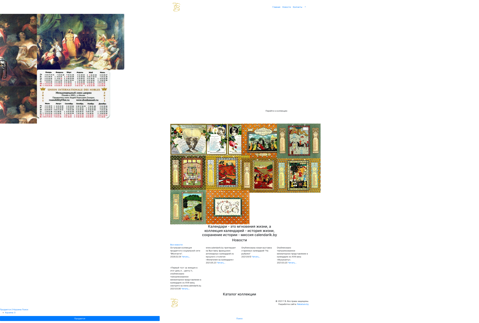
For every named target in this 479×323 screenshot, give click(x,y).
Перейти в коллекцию (239, 111)
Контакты (297, 7)
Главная (276, 7)
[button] (305, 6)
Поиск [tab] (239, 313)
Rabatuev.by (303, 299)
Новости (286, 7)
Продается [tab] (79, 313)
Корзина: (10, 307)
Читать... (186, 251)
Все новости (176, 239)
